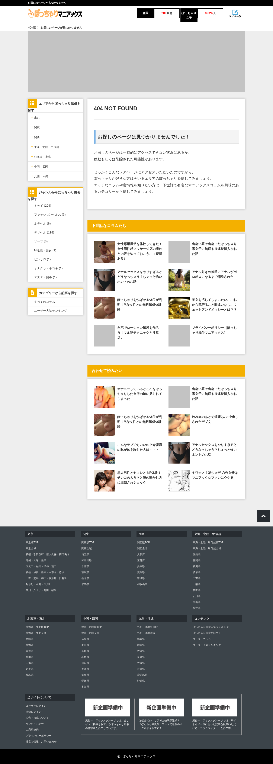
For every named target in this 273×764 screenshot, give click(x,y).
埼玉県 (85, 554)
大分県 (141, 662)
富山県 (196, 602)
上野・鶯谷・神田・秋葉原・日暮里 (46, 578)
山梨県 (196, 584)
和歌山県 (142, 584)
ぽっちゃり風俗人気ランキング (211, 627)
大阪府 (141, 554)
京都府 (141, 560)
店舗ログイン (33, 711)
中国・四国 (39, 166)
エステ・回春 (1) (45, 277)
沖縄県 (141, 680)
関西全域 (142, 548)
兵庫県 (141, 566)
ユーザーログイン (36, 705)
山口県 (85, 662)
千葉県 (85, 566)
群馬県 (85, 584)
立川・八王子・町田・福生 (41, 590)
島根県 (85, 656)
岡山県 (85, 645)
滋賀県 (141, 572)
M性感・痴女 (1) (45, 250)
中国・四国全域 (90, 633)
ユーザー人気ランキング (50, 310)
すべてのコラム (44, 301)
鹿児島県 (142, 674)
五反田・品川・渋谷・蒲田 (41, 566)
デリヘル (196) (44, 232)
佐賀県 (141, 650)
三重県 (196, 578)
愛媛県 (85, 680)
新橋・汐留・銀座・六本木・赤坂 (45, 572)
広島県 (85, 639)
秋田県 (29, 656)
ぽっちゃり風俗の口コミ (207, 633)
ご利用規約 (32, 729)
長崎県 (141, 656)
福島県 (29, 674)
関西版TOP (143, 542)
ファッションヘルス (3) (50, 214)
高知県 (85, 686)
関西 (35, 137)
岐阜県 (196, 572)
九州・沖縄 (39, 176)
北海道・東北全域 (36, 633)
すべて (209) (42, 205)
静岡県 (196, 560)
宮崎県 (141, 668)
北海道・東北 (41, 156)
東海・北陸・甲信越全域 (207, 548)
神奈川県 (86, 560)
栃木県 (85, 578)
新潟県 (196, 566)
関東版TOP (87, 542)
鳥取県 (85, 650)
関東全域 (86, 548)
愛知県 (196, 554)
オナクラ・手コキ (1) (48, 268)
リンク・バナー (35, 723)
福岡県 (141, 639)
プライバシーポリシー (38, 735)
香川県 (85, 668)
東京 (35, 117)
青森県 (29, 650)
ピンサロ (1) (42, 259)
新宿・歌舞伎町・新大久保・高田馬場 (47, 554)
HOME (32, 27)
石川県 (196, 596)
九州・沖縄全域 (146, 633)
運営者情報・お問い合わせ (41, 741)
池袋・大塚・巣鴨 (36, 560)
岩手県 (29, 668)
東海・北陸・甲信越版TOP (208, 542)
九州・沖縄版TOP (147, 627)
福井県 (196, 608)
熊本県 (141, 645)
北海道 (29, 645)
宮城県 (29, 639)
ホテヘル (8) (42, 223)
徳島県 (85, 674)
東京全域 (31, 548)
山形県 (29, 662)
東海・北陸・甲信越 (45, 146)
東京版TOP (32, 542)
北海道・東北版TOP (37, 627)
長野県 (196, 590)
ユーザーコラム (202, 639)
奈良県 (141, 578)
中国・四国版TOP (91, 627)
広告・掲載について (37, 717)
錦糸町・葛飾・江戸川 (38, 584)
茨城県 (85, 572)
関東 (35, 127)
